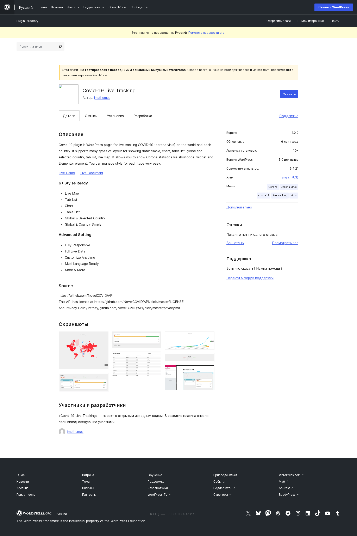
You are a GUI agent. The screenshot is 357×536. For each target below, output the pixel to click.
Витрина (88, 475)
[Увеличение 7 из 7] (209, 371)
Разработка (142, 116)
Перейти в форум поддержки (250, 278)
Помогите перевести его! (206, 32)
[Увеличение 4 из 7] (156, 357)
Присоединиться (225, 475)
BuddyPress (289, 494)
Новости (23, 481)
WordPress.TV (159, 494)
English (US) (290, 177)
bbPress (286, 488)
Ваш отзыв (235, 243)
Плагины (88, 488)
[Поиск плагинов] (60, 46)
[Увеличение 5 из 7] (209, 337)
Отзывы (91, 116)
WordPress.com (291, 475)
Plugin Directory (27, 21)
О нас (21, 475)
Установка (115, 116)
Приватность (26, 494)
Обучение (155, 475)
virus (294, 195)
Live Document (91, 173)
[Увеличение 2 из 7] (103, 378)
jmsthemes (102, 98)
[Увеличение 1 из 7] (103, 337)
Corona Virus (289, 186)
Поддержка (288, 116)
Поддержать (224, 488)
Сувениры (222, 494)
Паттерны (89, 494)
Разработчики (158, 488)
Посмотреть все (285, 243)
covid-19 (263, 195)
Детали (69, 116)
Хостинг (22, 488)
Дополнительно (239, 207)
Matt (284, 481)
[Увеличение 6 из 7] (209, 359)
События (219, 481)
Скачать (289, 94)
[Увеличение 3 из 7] (156, 337)
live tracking (280, 195)
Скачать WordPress (333, 7)
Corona (272, 186)
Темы (86, 481)
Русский (61, 513)
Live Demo (67, 173)
